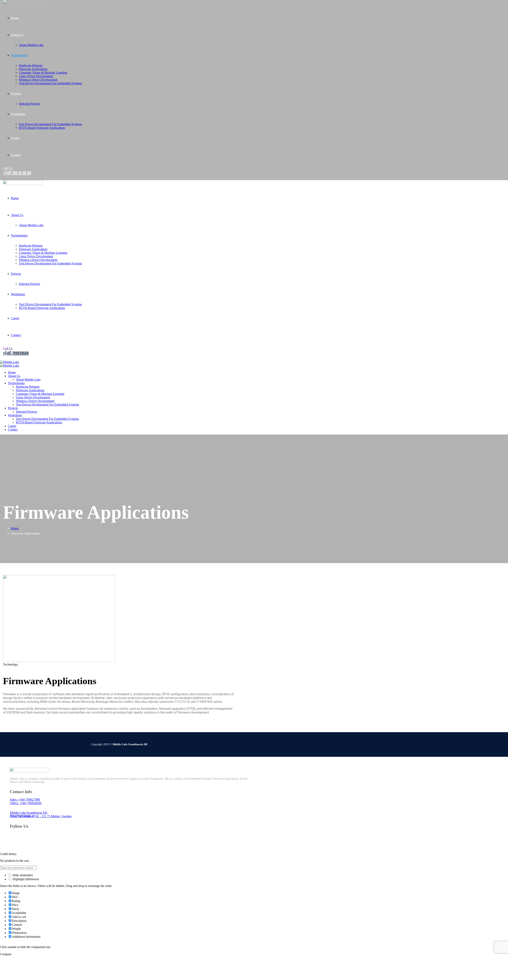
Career (15, 138)
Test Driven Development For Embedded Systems (50, 124)
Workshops (18, 114)
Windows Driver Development (38, 79)
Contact (16, 155)
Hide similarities (22, 875)
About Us (17, 35)
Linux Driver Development (36, 76)
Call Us (8, 168)
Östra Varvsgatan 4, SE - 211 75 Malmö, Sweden (41, 816)
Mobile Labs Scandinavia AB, (29, 812)
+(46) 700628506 (16, 353)
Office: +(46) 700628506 (25, 803)
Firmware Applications (33, 69)
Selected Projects (29, 103)
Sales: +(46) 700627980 (25, 799)
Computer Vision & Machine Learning (43, 72)
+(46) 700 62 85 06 (17, 173)
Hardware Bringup (30, 65)
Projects (16, 93)
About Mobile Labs (31, 45)
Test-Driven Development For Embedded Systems (50, 83)
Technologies (19, 55)
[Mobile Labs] (9, 362)
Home (15, 18)
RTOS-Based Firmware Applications (42, 127)
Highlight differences (25, 879)
